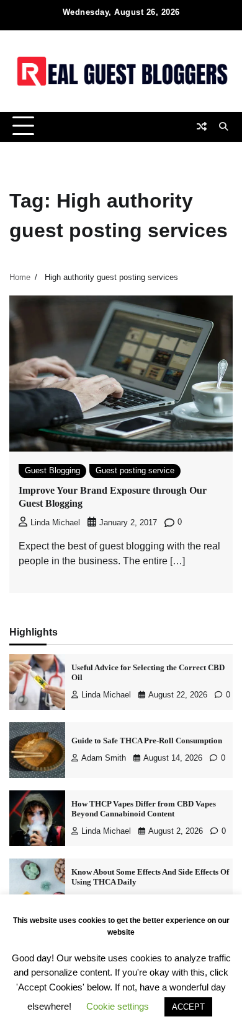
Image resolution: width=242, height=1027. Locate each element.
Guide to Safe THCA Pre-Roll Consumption (146, 740)
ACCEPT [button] (188, 1007)
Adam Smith (103, 758)
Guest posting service (135, 470)
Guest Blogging (52, 470)
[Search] (223, 126)
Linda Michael (55, 522)
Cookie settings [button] (117, 1006)
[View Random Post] (201, 126)
